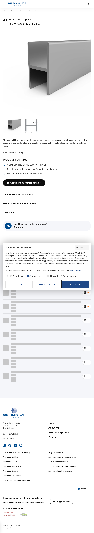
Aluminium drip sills (10, 471)
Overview (83, 247)
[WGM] (9, 514)
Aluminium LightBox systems (60, 471)
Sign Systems (55, 452)
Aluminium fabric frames (58, 462)
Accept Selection (47, 284)
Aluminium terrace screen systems (62, 466)
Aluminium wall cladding (13, 476)
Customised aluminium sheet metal (17, 480)
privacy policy (75, 270)
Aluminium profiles (10, 457)
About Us (53, 427)
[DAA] (23, 514)
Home (51, 423)
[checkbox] (14, 276)
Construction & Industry (16, 452)
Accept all (75, 284)
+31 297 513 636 (12, 434)
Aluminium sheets (10, 462)
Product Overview (11, 11)
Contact (52, 437)
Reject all (19, 284)
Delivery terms (24, 528)
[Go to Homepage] (17, 4)
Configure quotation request (25, 182)
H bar (30, 11)
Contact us (18, 227)
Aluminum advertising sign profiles (62, 457)
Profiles (23, 11)
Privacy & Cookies (9, 528)
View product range (13, 152)
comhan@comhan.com (15, 438)
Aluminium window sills (12, 466)
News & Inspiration (59, 432)
